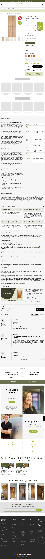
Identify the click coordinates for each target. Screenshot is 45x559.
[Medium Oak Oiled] (34, 56)
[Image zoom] (11, 26)
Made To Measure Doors (14, 536)
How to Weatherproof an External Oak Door (7, 468)
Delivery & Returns (22, 529)
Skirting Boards (32, 529)
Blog (13, 532)
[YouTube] (42, 543)
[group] (7, 309)
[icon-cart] (42, 4)
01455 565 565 (40, 29)
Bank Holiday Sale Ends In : (22, 1)
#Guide (9, 474)
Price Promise (33, 444)
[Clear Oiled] (31, 56)
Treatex (2, 173)
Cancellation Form (23, 542)
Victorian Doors (32, 539)
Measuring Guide (38, 74)
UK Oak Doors (24, 556)
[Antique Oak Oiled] (29, 56)
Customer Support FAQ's (23, 524)
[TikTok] (39, 543)
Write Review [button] (40, 309)
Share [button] (26, 328)
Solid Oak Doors (31, 528)
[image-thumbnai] (3, 39)
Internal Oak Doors (32, 525)
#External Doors (4, 474)
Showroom (33, 449)
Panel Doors (32, 537)
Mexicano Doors (31, 534)
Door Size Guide (29, 74)
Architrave (31, 531)
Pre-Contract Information (23, 535)
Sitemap (22, 547)
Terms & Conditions (23, 532)
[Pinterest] (39, 540)
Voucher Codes (15, 538)
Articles (33, 454)
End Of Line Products (14, 541)
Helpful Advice (11, 454)
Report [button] (24, 328)
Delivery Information (11, 444)
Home (2, 13)
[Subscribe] (42, 528)
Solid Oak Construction (23, 526)
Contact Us (14, 524)
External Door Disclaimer (23, 538)
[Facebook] (42, 537)
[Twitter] (39, 537)
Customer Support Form (23, 545)
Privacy (22, 539)
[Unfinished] (26, 56)
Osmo (6, 173)
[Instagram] (42, 540)
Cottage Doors (32, 541)
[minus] (26, 66)
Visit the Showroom (14, 528)
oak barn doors (7, 127)
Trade (13, 530)
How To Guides (12, 449)
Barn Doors (32, 536)
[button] (37, 66)
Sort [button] (2, 314)
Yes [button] (21, 328)
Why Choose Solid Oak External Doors (22, 468)
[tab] (35, 314)
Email (40, 527)
